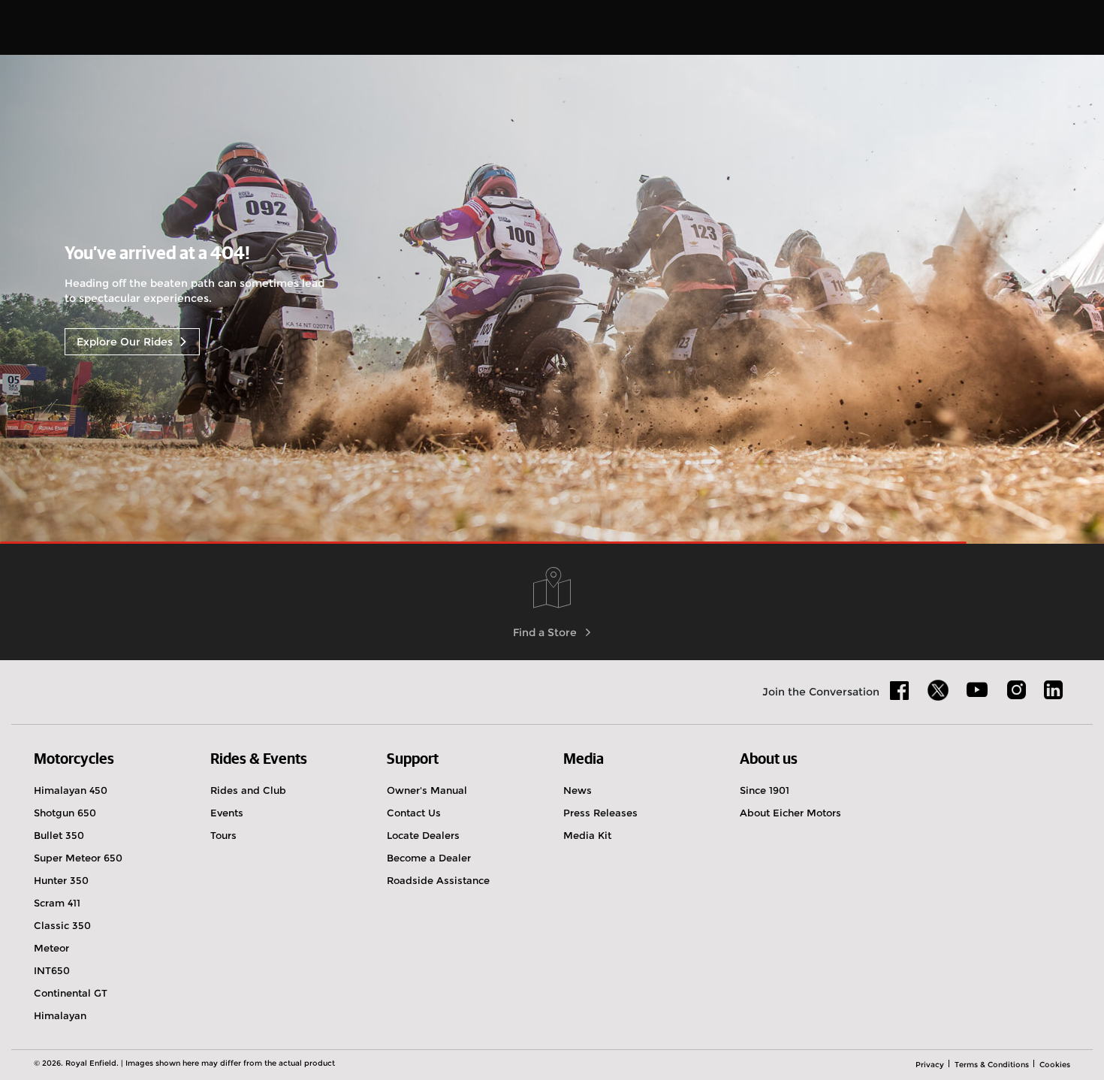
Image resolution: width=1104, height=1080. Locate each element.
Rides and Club (248, 790)
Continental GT (70, 993)
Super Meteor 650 (78, 858)
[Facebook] (899, 695)
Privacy (929, 1064)
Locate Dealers (423, 835)
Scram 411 (57, 903)
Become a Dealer (429, 858)
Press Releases (600, 813)
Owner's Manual (427, 790)
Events (226, 813)
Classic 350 (62, 925)
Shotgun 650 (65, 813)
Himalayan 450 (70, 790)
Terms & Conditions (992, 1064)
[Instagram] (1016, 695)
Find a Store (545, 632)
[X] (938, 690)
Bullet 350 (59, 835)
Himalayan (60, 1015)
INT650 (52, 970)
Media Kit (587, 835)
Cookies (1054, 1064)
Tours (223, 835)
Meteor (51, 948)
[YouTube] (977, 696)
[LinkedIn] (1053, 695)
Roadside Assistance (438, 880)
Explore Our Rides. (126, 341)
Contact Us (414, 813)
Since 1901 (764, 790)
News (577, 790)
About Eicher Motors (790, 813)
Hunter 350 (61, 880)
